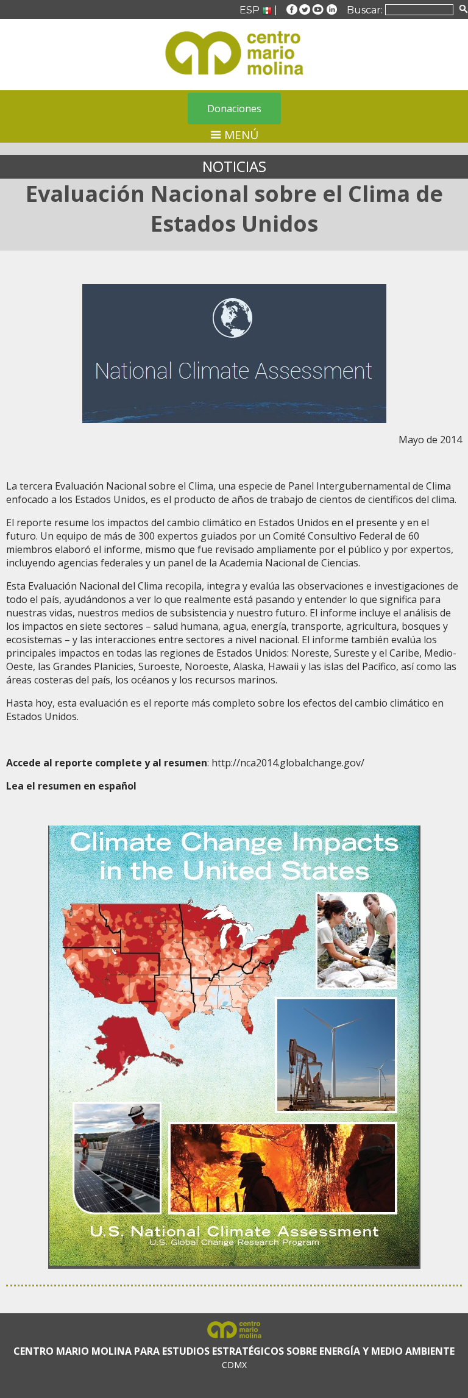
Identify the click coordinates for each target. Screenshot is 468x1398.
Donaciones (234, 108)
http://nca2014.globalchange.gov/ (287, 762)
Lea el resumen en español (71, 786)
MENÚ (239, 135)
